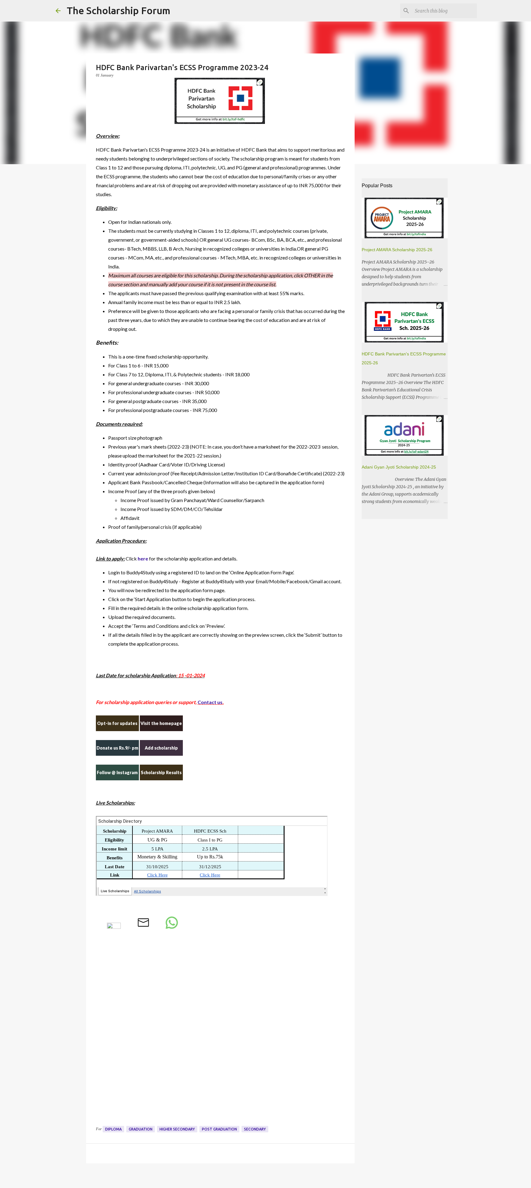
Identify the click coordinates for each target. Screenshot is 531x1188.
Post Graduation (219, 1129)
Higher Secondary (177, 1129)
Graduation (140, 1129)
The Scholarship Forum (118, 10)
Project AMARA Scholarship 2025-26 (397, 249)
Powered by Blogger (269, 1179)
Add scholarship (161, 747)
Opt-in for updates (117, 723)
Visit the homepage (161, 723)
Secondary (255, 1129)
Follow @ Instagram (117, 772)
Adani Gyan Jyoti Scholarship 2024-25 (399, 467)
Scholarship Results (161, 772)
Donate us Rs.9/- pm (117, 747)
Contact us (210, 702)
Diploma (113, 1129)
